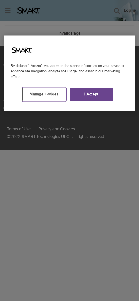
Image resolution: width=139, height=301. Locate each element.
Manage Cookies (44, 94)
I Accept (91, 94)
